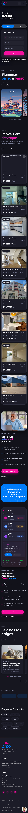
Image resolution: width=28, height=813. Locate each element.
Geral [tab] (14, 719)
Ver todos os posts (8, 640)
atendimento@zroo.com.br (9, 784)
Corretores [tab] (19, 723)
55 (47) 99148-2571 (7, 777)
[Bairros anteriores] (3, 84)
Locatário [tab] (15, 714)
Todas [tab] (5, 714)
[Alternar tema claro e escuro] (19, 3)
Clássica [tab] (8, 26)
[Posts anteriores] (20, 681)
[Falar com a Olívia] (24, 809)
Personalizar (17, 554)
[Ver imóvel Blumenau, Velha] (14, 295)
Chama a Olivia (6, 477)
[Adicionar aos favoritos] (24, 156)
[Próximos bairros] (7, 84)
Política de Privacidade (7, 810)
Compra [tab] (6, 719)
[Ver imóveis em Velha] (11, 102)
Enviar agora (8, 554)
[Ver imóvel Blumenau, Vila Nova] (14, 169)
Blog (8, 804)
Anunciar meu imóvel (9, 471)
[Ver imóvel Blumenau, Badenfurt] (14, 358)
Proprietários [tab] (7, 723)
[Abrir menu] (23, 3)
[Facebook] (7, 792)
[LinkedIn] (15, 792)
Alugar (3, 804)
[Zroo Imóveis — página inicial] (5, 3)
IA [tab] (20, 26)
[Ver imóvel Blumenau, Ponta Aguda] (14, 263)
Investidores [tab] (15, 728)
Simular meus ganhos (9, 616)
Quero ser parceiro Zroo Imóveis (11, 612)
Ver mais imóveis (7, 149)
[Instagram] (11, 792)
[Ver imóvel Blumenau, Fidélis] (14, 389)
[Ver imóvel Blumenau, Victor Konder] (14, 327)
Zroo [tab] (5, 728)
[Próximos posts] (25, 681)
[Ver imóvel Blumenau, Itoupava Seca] (14, 201)
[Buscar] (14, 53)
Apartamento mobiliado (9, 696)
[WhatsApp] (3, 792)
